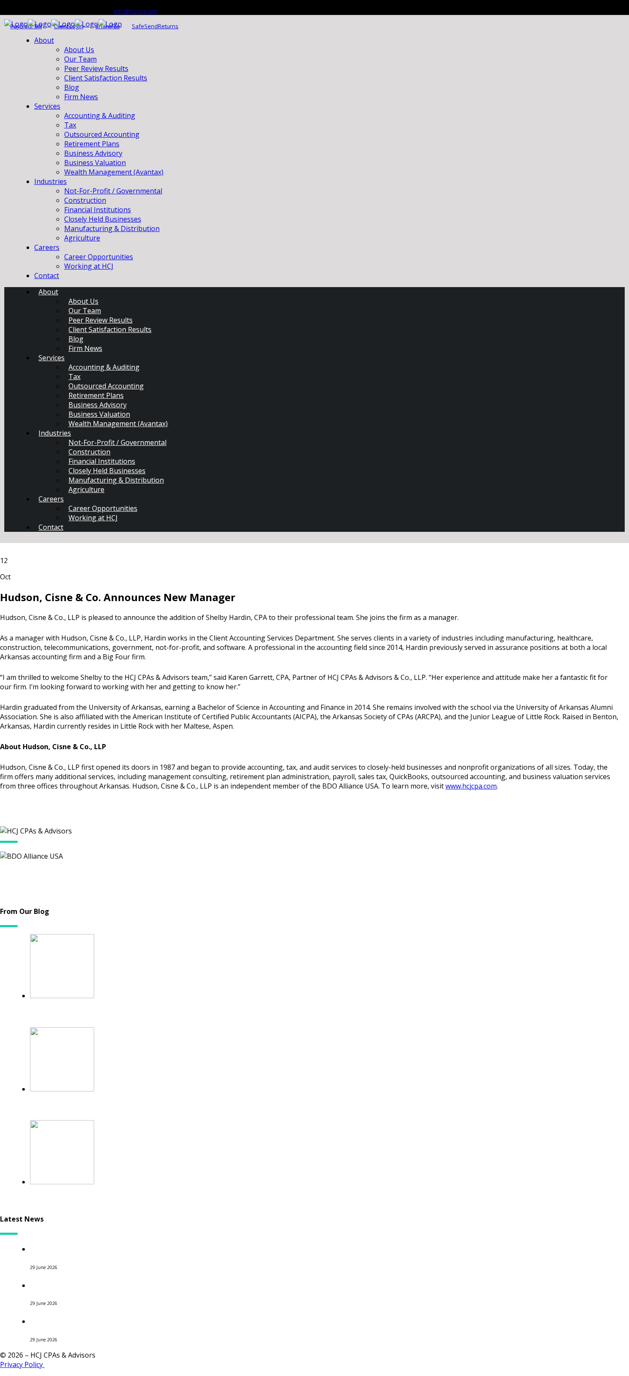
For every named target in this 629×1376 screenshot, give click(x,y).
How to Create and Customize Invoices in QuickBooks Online (152, 1013)
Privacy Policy (22, 1364)
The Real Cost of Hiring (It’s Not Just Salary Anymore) (138, 1320)
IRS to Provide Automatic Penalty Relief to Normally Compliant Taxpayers (178, 1107)
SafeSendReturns (155, 26)
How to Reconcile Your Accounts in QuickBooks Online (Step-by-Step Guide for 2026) (200, 1248)
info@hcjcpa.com (136, 11)
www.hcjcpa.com (471, 786)
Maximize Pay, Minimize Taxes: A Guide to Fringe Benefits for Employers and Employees (207, 1200)
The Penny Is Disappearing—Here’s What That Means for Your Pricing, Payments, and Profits (217, 1284)
